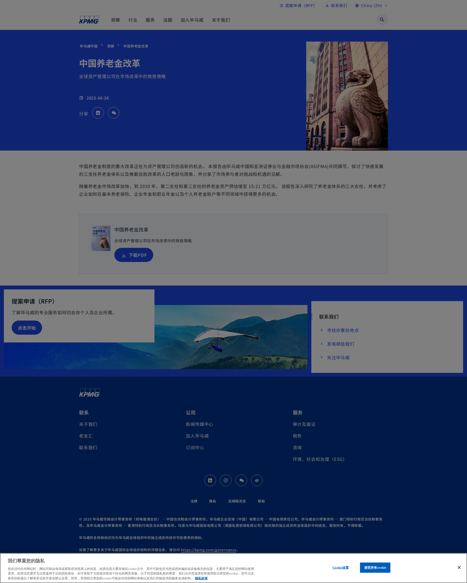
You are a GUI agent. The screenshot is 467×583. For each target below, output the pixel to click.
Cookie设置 (340, 567)
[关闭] (459, 567)
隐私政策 (201, 578)
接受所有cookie (375, 567)
